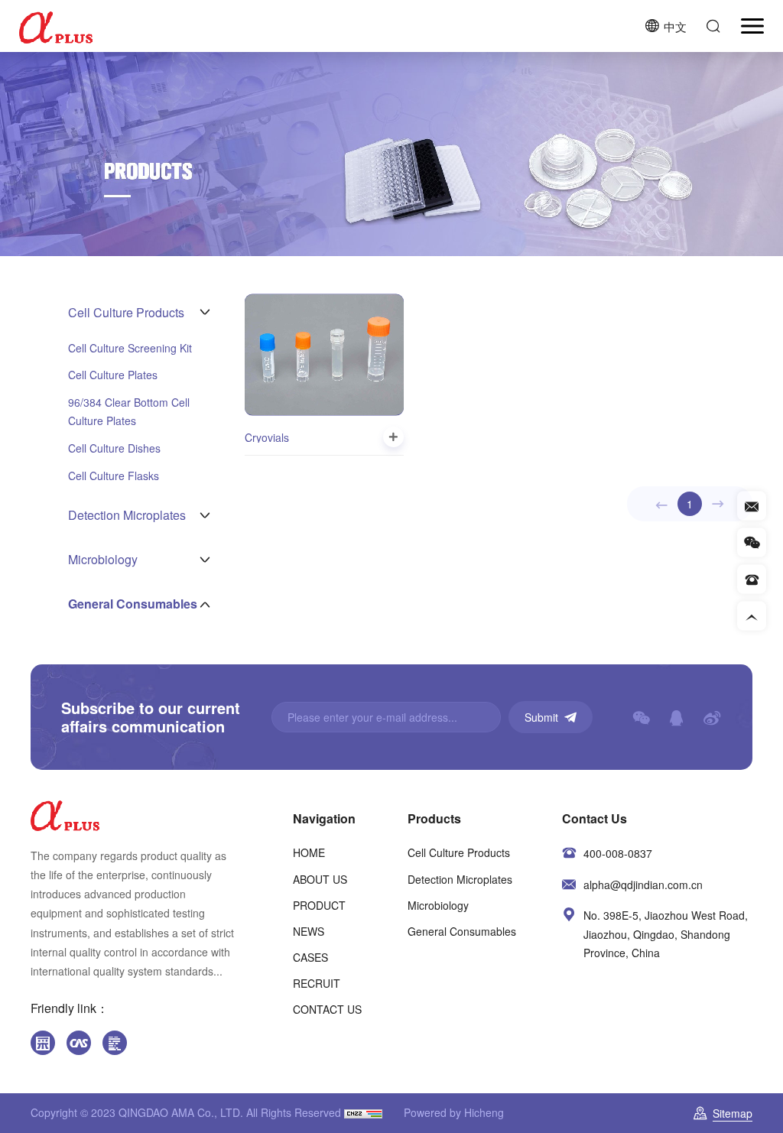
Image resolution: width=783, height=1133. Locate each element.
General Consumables (462, 931)
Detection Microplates (460, 879)
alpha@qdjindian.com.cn (643, 884)
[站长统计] (363, 1112)
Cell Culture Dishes (114, 448)
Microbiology (438, 905)
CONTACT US (327, 1009)
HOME (309, 852)
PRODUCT (319, 905)
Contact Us (594, 819)
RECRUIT (316, 983)
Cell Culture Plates (113, 374)
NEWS (308, 931)
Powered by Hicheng (454, 1112)
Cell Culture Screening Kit (130, 347)
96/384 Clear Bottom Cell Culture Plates (129, 411)
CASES (310, 957)
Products (434, 819)
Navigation (324, 819)
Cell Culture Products (459, 852)
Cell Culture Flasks (113, 475)
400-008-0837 (617, 853)
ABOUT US (320, 879)
